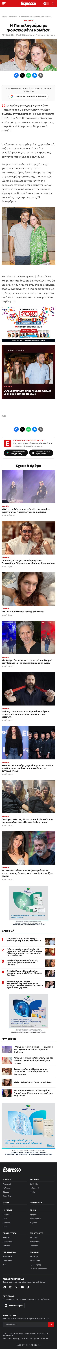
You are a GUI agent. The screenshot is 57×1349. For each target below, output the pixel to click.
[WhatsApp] (28, 75)
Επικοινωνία (35, 1260)
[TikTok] (28, 1287)
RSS (4, 1265)
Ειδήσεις (7, 1179)
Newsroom (28, 35)
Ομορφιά (6, 1214)
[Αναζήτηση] (53, 3)
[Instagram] (10, 1287)
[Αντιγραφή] (40, 75)
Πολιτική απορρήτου (38, 1269)
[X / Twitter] (22, 75)
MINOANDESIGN (33, 1345)
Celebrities (34, 1184)
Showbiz (34, 1179)
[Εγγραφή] (51, 1324)
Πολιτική (6, 1188)
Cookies (44, 1338)
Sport (6, 1202)
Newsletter (7, 1260)
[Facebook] (16, 75)
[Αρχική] (12, 1169)
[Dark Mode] (46, 3)
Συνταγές (6, 1223)
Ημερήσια (34, 1214)
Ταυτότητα (34, 1256)
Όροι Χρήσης (35, 1265)
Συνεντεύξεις (35, 1241)
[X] (16, 1287)
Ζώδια (33, 1210)
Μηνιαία (33, 1223)
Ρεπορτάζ (7, 1184)
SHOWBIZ (28, 21)
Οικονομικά (7, 1241)
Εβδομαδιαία (35, 1218)
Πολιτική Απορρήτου (30, 1338)
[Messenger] (34, 75)
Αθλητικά (6, 1237)
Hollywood (34, 1188)
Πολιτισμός (36, 1202)
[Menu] (4, 3)
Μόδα (5, 1227)
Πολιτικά (6, 1246)
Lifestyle (7, 1210)
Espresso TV (36, 1233)
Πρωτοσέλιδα (9, 1233)
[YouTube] (22, 1287)
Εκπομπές (34, 1237)
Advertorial (7, 1256)
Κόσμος (6, 1192)
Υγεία (5, 1218)
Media (32, 1192)
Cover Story (7, 1196)
